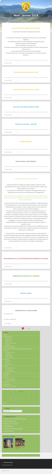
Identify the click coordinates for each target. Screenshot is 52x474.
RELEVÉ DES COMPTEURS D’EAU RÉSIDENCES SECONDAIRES (14, 418)
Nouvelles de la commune (23, 63)
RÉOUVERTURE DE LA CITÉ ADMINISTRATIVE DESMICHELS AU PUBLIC (25, 254)
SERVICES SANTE (6, 382)
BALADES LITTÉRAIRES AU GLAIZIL (9, 421)
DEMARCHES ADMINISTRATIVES (9, 346)
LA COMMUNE (5, 350)
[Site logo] (26, 11)
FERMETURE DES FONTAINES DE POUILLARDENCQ (12, 428)
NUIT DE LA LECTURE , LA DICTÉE (15, 121)
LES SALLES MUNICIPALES (10, 371)
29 (5, 402)
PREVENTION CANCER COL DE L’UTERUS (17, 86)
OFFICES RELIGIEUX (8, 357)
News (8, 19)
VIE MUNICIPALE (8, 339)
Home (5, 19)
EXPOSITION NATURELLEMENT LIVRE (16, 69)
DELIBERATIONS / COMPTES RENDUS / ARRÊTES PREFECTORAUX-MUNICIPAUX (17, 348)
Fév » (7, 403)
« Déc (4, 403)
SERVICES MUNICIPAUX (7, 336)
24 (15, 400)
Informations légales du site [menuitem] (45, 470)
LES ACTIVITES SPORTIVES (10, 378)
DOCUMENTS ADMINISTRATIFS (10, 343)
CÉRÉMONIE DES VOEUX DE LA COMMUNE (18, 273)
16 (10, 398)
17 (15, 398)
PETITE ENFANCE (6, 373)
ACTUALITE (7, 362)
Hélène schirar (14, 63)
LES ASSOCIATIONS (8, 369)
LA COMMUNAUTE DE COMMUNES (9, 386)
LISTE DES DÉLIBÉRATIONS (8, 426)
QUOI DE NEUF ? (6, 359)
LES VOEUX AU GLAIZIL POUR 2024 (15, 175)
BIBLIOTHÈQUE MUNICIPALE (10, 368)
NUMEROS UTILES (8, 341)
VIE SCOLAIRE (5, 375)
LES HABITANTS (8, 354)
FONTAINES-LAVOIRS (9, 355)
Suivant (28, 328)
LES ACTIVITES (6, 377)
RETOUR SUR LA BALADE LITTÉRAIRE (10, 423)
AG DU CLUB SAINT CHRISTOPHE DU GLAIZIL (19, 25)
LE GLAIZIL (5, 334)
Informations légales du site (7, 465)
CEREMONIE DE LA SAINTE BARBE (15, 307)
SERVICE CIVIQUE (9, 290)
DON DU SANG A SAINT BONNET (15, 158)
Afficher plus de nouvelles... (8, 431)
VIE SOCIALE (5, 366)
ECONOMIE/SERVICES (7, 384)
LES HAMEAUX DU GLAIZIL (10, 352)
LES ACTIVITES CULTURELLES (10, 380)
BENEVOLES (8, 138)
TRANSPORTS (7, 344)
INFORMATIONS (8, 361)
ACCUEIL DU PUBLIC (9, 338)
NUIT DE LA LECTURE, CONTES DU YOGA (17, 104)
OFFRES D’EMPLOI (8, 364)
